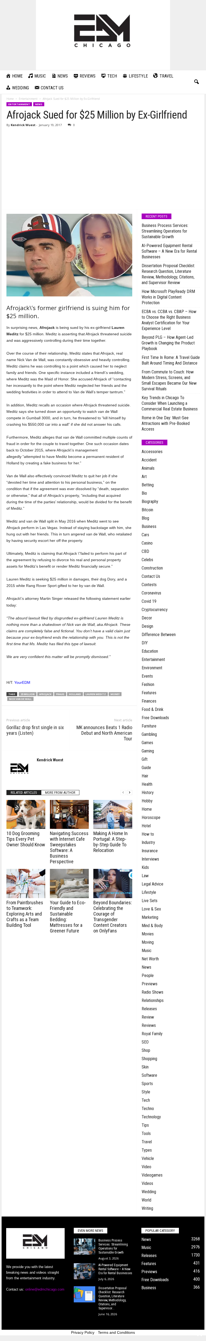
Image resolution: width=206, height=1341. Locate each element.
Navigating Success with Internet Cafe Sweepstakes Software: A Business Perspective (69, 847)
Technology (151, 1116)
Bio (144, 493)
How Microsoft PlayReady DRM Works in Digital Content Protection (168, 297)
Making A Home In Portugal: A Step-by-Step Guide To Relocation (110, 842)
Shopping (149, 1058)
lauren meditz (96, 694)
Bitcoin (147, 509)
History (148, 792)
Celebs (147, 559)
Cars (145, 534)
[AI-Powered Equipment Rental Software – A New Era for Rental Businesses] (84, 1271)
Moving (148, 942)
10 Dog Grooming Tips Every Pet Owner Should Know (25, 839)
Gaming (148, 751)
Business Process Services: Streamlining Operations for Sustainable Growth (165, 231)
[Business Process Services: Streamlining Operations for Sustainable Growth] (84, 1247)
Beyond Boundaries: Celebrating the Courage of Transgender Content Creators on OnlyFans (112, 917)
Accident (149, 459)
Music (147, 950)
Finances (149, 701)
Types (147, 1150)
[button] (196, 82)
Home (10, 99)
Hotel (146, 825)
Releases (149, 1008)
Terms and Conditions (116, 1332)
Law (145, 875)
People (148, 975)
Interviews (150, 859)
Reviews (149, 1025)
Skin (145, 1067)
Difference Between (159, 634)
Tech (146, 1100)
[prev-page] (123, 792)
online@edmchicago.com (44, 1289)
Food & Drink (152, 709)
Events (147, 676)
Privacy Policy (82, 1332)
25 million (28, 694)
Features (149, 692)
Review (148, 1017)
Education (150, 651)
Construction (152, 568)
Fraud (60, 694)
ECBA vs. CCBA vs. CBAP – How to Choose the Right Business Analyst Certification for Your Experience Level (169, 320)
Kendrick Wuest (23, 125)
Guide (146, 767)
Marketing (150, 917)
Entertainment (28, 99)
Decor (147, 617)
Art (144, 476)
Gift (145, 759)
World (146, 1200)
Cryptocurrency (155, 609)
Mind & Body (152, 925)
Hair (145, 775)
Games (147, 742)
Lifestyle (149, 892)
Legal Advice (152, 884)
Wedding (149, 1191)
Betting (148, 484)
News (38, 104)
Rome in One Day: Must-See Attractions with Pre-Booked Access (166, 423)
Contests (149, 584)
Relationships (153, 1000)
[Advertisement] (103, 168)
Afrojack (45, 694)
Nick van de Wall (20, 699)
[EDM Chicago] (103, 35)
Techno (148, 1108)
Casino (147, 543)
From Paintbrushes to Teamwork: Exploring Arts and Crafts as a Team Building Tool (24, 914)
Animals (148, 468)
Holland (75, 694)
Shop (146, 1050)
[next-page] (129, 792)
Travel (147, 1141)
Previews (149, 983)
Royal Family (152, 1033)
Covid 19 (149, 601)
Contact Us (151, 576)
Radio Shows (152, 992)
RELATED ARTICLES (24, 793)
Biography (150, 501)
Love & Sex (151, 909)
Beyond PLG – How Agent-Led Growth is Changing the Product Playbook (168, 343)
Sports (147, 1083)
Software (149, 1075)
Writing (147, 1208)
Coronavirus (151, 593)
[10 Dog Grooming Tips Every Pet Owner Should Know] (25, 814)
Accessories (152, 451)
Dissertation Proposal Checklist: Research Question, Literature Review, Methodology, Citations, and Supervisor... (112, 1298)
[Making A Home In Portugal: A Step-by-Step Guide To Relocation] (112, 814)
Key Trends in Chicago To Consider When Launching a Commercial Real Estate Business (170, 403)
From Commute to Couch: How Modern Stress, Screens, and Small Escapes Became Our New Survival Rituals (169, 380)
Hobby (147, 800)
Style (146, 1091)
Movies (148, 933)
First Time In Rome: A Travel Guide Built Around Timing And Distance (171, 360)
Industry (148, 842)
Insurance (150, 850)
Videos (147, 1183)
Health (147, 784)
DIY (145, 642)
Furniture (149, 726)
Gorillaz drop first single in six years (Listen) (35, 730)
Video (146, 1166)
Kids (145, 867)
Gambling (149, 734)
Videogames (152, 1175)
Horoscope (151, 817)
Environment (152, 667)
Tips (145, 1125)
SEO (145, 1042)
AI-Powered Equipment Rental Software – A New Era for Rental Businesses (169, 251)
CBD (145, 551)
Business (149, 526)
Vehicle (148, 1158)
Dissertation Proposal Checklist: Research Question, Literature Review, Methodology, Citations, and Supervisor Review (168, 274)
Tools (146, 1133)
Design (147, 626)
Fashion (148, 684)
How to (148, 834)
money (115, 694)
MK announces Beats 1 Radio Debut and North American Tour (104, 733)
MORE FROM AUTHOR (60, 793)
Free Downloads (155, 717)
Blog (145, 518)
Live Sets (149, 900)
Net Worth (150, 958)
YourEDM (22, 682)
